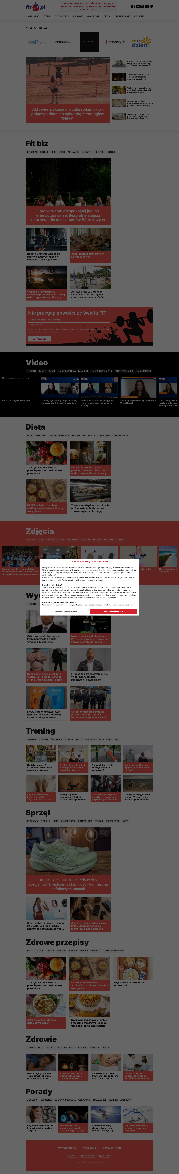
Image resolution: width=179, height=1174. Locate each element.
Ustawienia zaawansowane (65, 611)
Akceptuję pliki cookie (113, 611)
